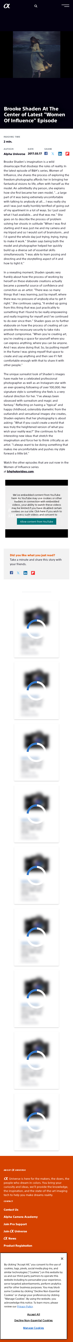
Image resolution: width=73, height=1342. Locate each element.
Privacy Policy (25, 1306)
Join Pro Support (15, 1224)
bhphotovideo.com (20, 471)
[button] (65, 6)
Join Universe (15, 1231)
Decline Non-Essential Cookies (33, 1320)
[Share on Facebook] (45, 153)
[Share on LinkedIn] (60, 154)
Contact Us (11, 1209)
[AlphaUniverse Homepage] (7, 7)
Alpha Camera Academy (21, 1216)
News (12, 1238)
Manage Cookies (33, 1327)
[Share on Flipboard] (67, 154)
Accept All (33, 1314)
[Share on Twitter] (52, 153)
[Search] (36, 6)
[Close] (62, 1258)
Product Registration (18, 1245)
